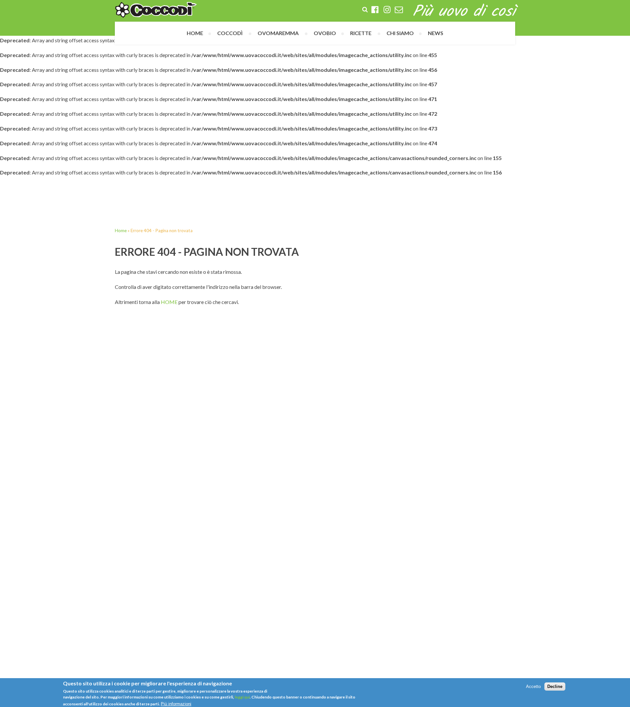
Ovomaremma (278, 33)
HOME (169, 302)
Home (195, 33)
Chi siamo (400, 33)
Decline (554, 686)
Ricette (360, 33)
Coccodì (229, 33)
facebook (374, 10)
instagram (387, 10)
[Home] (156, 10)
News (435, 33)
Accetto (533, 686)
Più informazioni (176, 703)
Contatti (398, 10)
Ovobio (325, 33)
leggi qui (242, 696)
